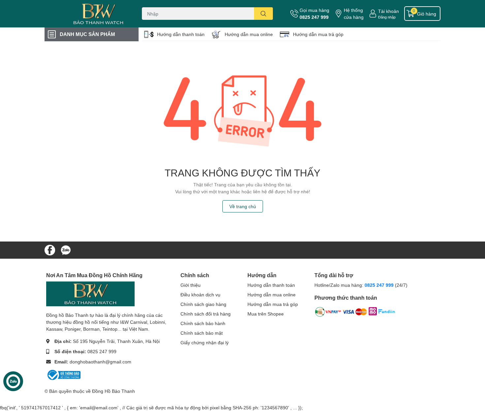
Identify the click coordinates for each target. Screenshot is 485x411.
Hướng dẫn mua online (249, 34)
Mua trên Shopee (265, 314)
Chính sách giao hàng (203, 304)
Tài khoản (388, 11)
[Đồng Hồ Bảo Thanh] (85, 13)
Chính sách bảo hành (202, 323)
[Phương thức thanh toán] (355, 313)
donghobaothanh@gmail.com (100, 361)
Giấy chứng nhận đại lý (204, 342)
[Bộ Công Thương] (63, 374)
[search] (263, 13)
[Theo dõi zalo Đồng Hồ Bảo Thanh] (65, 249)
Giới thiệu (190, 285)
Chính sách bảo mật (201, 333)
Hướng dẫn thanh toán (181, 34)
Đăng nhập (387, 17)
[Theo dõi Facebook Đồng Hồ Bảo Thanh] (50, 249)
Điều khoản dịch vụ (200, 294)
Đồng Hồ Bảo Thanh (113, 391)
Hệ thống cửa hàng (354, 13)
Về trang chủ (242, 206)
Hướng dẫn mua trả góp (318, 34)
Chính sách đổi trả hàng (205, 314)
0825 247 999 (314, 17)
